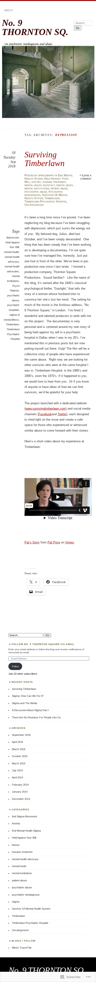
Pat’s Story (32, 542)
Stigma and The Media (24, 703)
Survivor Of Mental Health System (31, 908)
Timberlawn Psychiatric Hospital (45, 201)
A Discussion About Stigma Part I (30, 710)
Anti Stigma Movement (24, 816)
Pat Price (54, 542)
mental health (11, 252)
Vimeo (69, 542)
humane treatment (54, 182)
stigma (15, 901)
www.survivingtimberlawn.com (45, 408)
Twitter (62, 414)
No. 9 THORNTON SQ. (35, 27)
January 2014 (19, 791)
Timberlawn (52, 198)
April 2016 (17, 742)
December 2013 (21, 799)
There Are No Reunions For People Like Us (36, 717)
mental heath (64, 185)
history (36, 182)
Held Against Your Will (24, 837)
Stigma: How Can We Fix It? (28, 696)
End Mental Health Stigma (26, 830)
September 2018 (21, 735)
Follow (15, 666)
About (8, 10)
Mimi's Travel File (21, 947)
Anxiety (16, 823)
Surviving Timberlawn (44, 159)
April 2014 (17, 777)
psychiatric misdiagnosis (26, 894)
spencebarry (46, 175)
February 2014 (20, 784)
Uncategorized (34, 204)
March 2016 (18, 749)
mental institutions (36, 188)
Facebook (45, 414)
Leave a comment (86, 177)
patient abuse (59, 188)
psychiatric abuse (35, 191)
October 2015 (19, 756)
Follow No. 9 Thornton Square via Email (43, 644)
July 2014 (17, 770)
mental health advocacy (39, 185)
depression (12, 237)
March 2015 (18, 763)
